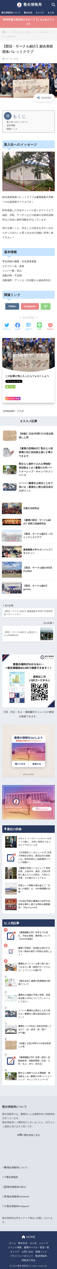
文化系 (20, 411)
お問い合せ (27, 1251)
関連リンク (12, 129)
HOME (30, 1237)
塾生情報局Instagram (17, 1206)
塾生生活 (28, 12)
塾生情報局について (11, 12)
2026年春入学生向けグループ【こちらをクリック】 (28, 21)
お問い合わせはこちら (28, 1135)
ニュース (43, 1243)
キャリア (40, 12)
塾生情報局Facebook (18, 1196)
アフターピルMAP (11, 1156)
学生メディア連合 (25, 1218)
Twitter (12, 306)
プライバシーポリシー (21, 1256)
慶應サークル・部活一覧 (36, 1247)
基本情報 (11, 125)
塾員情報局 (41, 1256)
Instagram (30, 306)
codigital (6, 1145)
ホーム (12, 1243)
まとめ (51, 12)
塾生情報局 (32, 4)
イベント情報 (15, 1247)
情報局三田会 (28, 1260)
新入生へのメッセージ (17, 122)
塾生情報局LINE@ (16, 1187)
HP (45, 306)
